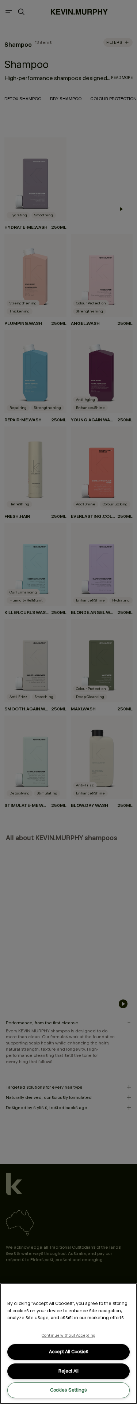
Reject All (68, 1371)
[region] (68, 1343)
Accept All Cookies (68, 1351)
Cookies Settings (68, 1390)
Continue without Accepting (68, 1335)
